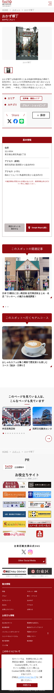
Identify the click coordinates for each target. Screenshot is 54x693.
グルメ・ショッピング (34, 105)
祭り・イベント (32, 596)
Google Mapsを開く (40, 228)
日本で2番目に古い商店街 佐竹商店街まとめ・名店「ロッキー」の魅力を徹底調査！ (25, 295)
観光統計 (30, 641)
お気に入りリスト (8, 609)
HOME (5, 10)
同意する (27, 685)
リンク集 (5, 645)
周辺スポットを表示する (14, 227)
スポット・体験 (32, 591)
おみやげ (30, 600)
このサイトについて (27, 677)
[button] (48, 438)
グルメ (4, 596)
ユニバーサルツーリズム (10, 636)
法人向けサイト (7, 623)
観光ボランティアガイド (35, 627)
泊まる (4, 605)
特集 (3, 591)
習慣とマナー (31, 636)
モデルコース (6, 600)
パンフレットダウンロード (10, 632)
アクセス (30, 605)
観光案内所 (5, 627)
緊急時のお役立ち (33, 623)
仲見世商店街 (8, 428)
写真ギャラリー (32, 632)
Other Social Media (27, 560)
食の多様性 (5, 641)
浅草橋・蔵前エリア (31, 98)
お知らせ (30, 609)
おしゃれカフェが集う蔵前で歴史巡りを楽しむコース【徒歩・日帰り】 (25, 364)
